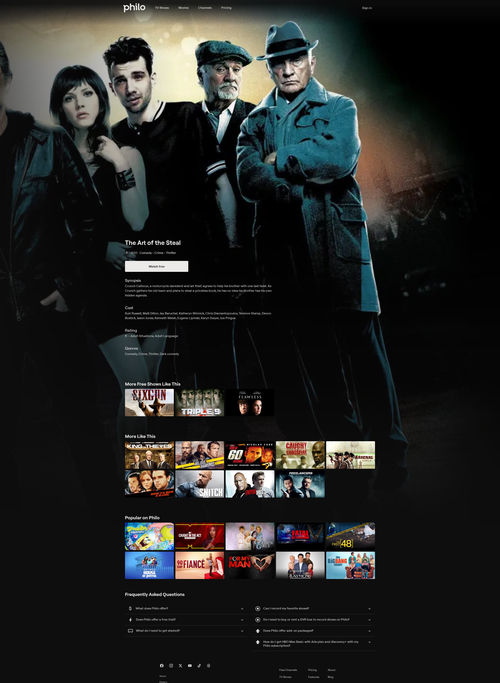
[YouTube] (190, 665)
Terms (162, 676)
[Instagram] (171, 665)
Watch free (157, 266)
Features (313, 677)
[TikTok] (199, 665)
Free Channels (288, 669)
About (331, 669)
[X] (180, 665)
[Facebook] (161, 665)
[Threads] (208, 665)
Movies (183, 8)
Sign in (367, 8)
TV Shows (162, 8)
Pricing (226, 8)
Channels (205, 8)
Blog (330, 677)
